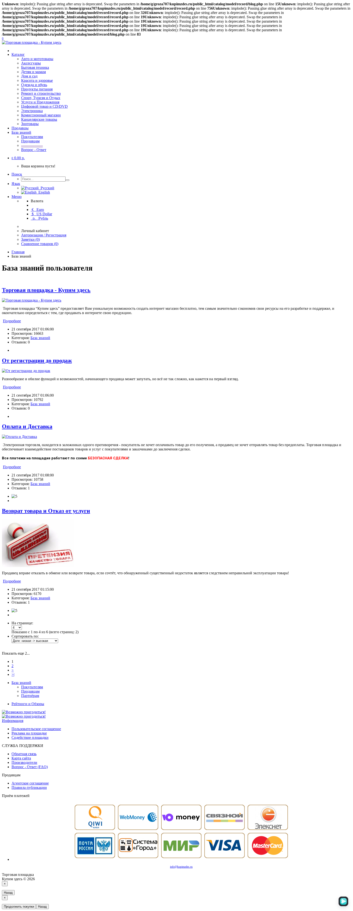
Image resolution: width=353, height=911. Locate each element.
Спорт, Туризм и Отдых (40, 98)
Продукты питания (37, 89)
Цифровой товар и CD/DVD (44, 106)
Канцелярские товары (39, 119)
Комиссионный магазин (41, 115)
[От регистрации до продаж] (26, 371)
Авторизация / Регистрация (43, 235)
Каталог (18, 54)
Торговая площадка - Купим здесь (46, 290)
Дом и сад (29, 76)
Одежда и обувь (34, 85)
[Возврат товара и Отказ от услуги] (38, 566)
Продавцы (20, 128)
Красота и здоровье (37, 80)
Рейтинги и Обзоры (28, 704)
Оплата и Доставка (27, 426)
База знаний (21, 132)
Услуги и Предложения (40, 102)
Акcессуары (31, 63)
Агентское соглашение (30, 783)
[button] (18, 158)
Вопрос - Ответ (33, 150)
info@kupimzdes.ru (181, 866)
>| (13, 674)
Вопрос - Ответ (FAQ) (30, 767)
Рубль (40, 218)
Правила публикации (29, 787)
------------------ (32, 145)
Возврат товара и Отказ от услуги (46, 511)
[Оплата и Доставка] (19, 437)
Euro (38, 210)
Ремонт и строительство (41, 93)
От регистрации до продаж (37, 360)
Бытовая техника (35, 67)
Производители (24, 762)
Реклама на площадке (29, 733)
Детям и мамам (33, 72)
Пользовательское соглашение (36, 729)
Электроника (32, 111)
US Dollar (42, 214)
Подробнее (12, 321)
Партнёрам (30, 696)
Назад (8, 892)
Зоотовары (30, 124)
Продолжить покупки (19, 906)
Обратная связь (24, 754)
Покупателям (32, 137)
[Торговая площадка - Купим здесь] (31, 300)
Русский (46, 188)
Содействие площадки (30, 737)
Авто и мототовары (37, 59)
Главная (18, 252)
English (43, 192)
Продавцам (30, 141)
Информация (12, 721)
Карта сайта (21, 758)
